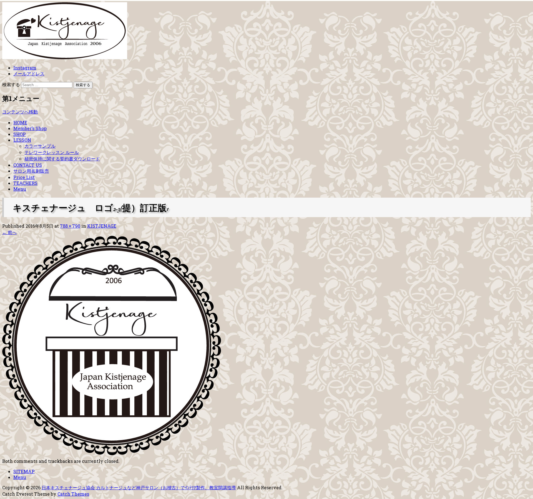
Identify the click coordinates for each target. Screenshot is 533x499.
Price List (24, 177)
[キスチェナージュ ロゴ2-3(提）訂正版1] (111, 451)
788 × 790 (70, 226)
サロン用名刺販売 (31, 171)
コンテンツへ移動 (20, 112)
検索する (11, 84)
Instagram (24, 68)
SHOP (19, 134)
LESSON (22, 140)
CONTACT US (27, 165)
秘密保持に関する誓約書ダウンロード (62, 159)
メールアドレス (28, 73)
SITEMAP (24, 471)
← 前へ (9, 232)
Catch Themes (73, 494)
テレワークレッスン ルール (51, 152)
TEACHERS (25, 183)
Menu (19, 189)
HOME (20, 122)
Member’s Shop (30, 128)
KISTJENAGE (101, 226)
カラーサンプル (40, 146)
